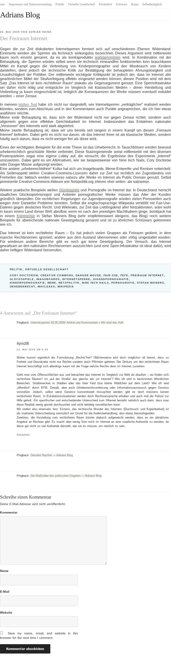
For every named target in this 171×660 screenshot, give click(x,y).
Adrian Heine (40, 32)
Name (4, 571)
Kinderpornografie (27, 282)
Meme (51, 282)
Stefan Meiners (150, 282)
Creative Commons (57, 275)
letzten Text (27, 104)
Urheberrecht (22, 286)
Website (6, 612)
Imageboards (48, 279)
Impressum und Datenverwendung (30, 4)
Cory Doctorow (24, 275)
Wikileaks (46, 286)
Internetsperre (76, 279)
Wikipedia (65, 286)
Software (121, 4)
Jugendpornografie (111, 279)
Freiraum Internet (147, 275)
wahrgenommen (107, 57)
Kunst (134, 4)
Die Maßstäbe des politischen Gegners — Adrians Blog (66, 475)
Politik (59, 4)
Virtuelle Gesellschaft (81, 4)
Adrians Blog (20, 14)
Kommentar (26, 216)
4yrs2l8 (23, 343)
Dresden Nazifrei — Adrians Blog (52, 455)
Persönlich (105, 4)
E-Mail (4, 591)
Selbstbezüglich (152, 4)
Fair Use (111, 275)
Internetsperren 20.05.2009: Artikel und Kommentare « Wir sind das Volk (77, 322)
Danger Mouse (88, 275)
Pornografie (123, 282)
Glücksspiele (69, 190)
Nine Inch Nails (95, 282)
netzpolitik (69, 282)
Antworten (23, 434)
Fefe (124, 275)
